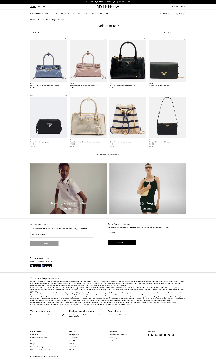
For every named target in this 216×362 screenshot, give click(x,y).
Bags (54, 20)
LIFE (49, 6)
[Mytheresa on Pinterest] (156, 335)
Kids (44, 6)
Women (33, 6)
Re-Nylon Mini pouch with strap (159, 142)
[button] (161, 14)
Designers (41, 20)
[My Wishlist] (180, 14)
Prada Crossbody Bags (81, 304)
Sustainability (73, 338)
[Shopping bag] (184, 13)
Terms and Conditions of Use (117, 334)
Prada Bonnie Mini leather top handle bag (84, 85)
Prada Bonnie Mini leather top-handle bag (44, 85)
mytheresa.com (53, 356)
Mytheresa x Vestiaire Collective (41, 350)
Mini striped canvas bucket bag (120, 142)
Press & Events (74, 341)
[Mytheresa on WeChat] (173, 335)
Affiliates (72, 350)
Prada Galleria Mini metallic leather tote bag (85, 142)
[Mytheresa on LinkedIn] (148, 335)
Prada (48, 20)
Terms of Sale (112, 331)
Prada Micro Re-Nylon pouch (40, 142)
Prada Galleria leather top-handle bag (122, 85)
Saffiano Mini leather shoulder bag (160, 85)
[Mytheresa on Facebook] (152, 335)
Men (39, 6)
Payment (33, 341)
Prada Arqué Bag (124, 304)
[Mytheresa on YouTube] (164, 335)
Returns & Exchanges (37, 347)
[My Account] (177, 14)
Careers (71, 344)
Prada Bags (54, 304)
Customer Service (36, 331)
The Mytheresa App (76, 334)
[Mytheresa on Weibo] (169, 335)
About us (72, 331)
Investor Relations (75, 347)
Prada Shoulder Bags (66, 304)
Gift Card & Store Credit (38, 338)
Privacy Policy (112, 338)
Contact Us (34, 334)
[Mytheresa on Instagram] (160, 335)
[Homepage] (108, 6)
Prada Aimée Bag (111, 304)
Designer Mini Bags (97, 304)
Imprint (110, 341)
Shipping (33, 344)
